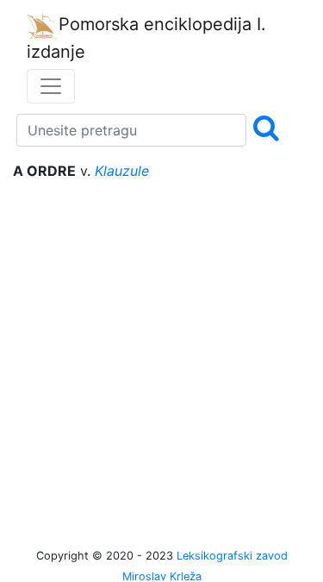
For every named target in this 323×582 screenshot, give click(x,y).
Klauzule (122, 170)
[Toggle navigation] (51, 86)
